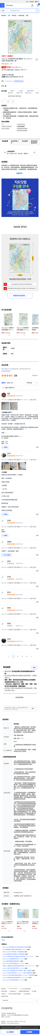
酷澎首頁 (3, 15)
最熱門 (3, 383)
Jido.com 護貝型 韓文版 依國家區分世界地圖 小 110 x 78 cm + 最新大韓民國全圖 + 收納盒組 (19, 956)
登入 (27, 1)
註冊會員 (32, 1)
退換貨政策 (4, 991)
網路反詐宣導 (4, 996)
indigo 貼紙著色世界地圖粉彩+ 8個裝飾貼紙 (14, 954)
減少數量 (13, 101)
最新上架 (10, 383)
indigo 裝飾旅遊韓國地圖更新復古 (11, 961)
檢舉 (33, 708)
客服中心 (37, 1)
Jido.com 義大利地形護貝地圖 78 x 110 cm (13, 968)
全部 (3, 10)
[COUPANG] (6, 1008)
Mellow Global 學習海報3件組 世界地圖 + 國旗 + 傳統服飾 (17, 970)
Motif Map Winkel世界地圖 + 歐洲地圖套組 (13, 951)
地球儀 (3, 940)
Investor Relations (13, 988)
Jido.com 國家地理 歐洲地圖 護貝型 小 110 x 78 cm (15, 977)
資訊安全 (3, 993)
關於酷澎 (3, 988)
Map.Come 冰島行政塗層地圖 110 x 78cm (13, 980)
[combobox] (32, 383)
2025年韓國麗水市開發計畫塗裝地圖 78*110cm (15, 949)
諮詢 (34, 667)
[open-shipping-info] (19, 77)
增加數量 (3, 101)
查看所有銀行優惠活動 (14, 96)
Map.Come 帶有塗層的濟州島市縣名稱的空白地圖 (15, 947)
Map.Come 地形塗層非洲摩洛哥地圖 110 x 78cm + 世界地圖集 (18, 975)
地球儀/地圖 (21, 15)
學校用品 (14, 15)
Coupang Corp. (14, 81)
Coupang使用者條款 (25, 988)
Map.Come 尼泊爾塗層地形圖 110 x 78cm (13, 959)
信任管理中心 (13, 991)
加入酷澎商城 (27, 993)
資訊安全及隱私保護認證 (15, 993)
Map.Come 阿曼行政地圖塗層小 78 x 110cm (14, 963)
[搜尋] (37, 10)
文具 (9, 15)
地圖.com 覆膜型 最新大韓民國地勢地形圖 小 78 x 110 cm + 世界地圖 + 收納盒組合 (19, 966)
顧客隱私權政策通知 (24, 991)
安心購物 (34, 991)
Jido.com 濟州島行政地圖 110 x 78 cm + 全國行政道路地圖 (17, 973)
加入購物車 (10, 1032)
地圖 (27, 15)
